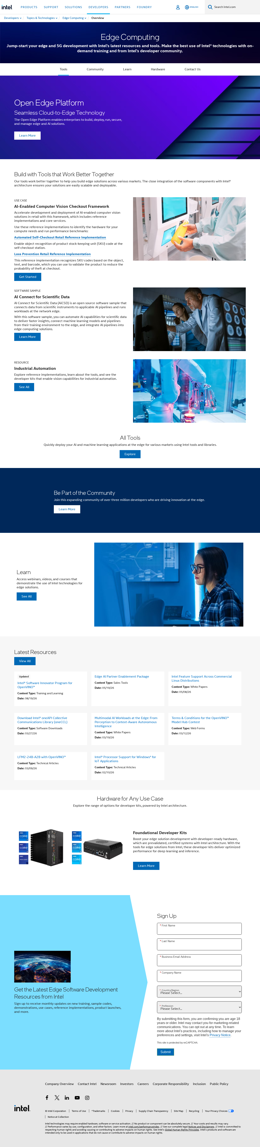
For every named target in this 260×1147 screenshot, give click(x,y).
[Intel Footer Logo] (22, 1108)
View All (25, 661)
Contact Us (192, 69)
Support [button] (51, 7)
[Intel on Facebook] (46, 1098)
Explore (130, 454)
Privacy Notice (220, 1035)
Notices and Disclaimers (201, 1126)
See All (24, 387)
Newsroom (108, 1084)
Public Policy (219, 1084)
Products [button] (29, 7)
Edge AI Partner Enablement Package (122, 677)
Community (95, 69)
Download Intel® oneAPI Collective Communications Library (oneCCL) (42, 720)
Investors (126, 1084)
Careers (143, 1084)
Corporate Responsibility (171, 1084)
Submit (165, 1052)
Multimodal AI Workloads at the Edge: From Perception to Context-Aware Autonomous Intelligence (126, 722)
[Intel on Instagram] (87, 1098)
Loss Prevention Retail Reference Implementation (52, 254)
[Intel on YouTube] (77, 1098)
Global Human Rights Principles (182, 1129)
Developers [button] (98, 7)
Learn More (27, 136)
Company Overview (59, 1084)
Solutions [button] (73, 7)
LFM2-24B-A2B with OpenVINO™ (41, 757)
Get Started (27, 277)
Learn (127, 69)
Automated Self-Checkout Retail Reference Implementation (60, 237)
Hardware (158, 69)
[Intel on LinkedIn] (67, 1098)
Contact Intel (87, 1084)
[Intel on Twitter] (57, 1098)
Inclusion (199, 1084)
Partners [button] (122, 7)
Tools (63, 69)
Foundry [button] (144, 7)
